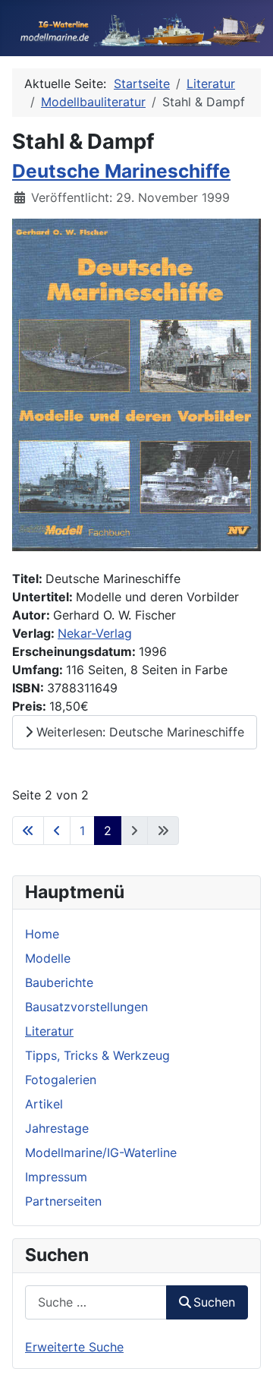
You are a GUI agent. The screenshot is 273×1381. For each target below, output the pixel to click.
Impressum (56, 1176)
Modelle (48, 958)
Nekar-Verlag (95, 633)
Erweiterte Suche (74, 1346)
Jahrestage (57, 1128)
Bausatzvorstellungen (86, 1006)
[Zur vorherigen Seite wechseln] (57, 830)
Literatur (49, 1031)
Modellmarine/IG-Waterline (101, 1152)
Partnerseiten (63, 1201)
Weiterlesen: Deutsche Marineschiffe (138, 731)
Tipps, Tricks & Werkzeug (97, 1055)
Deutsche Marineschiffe (121, 170)
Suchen (214, 1302)
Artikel (44, 1103)
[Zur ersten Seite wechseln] (28, 830)
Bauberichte (59, 982)
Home (42, 933)
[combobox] (96, 1302)
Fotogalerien (60, 1079)
